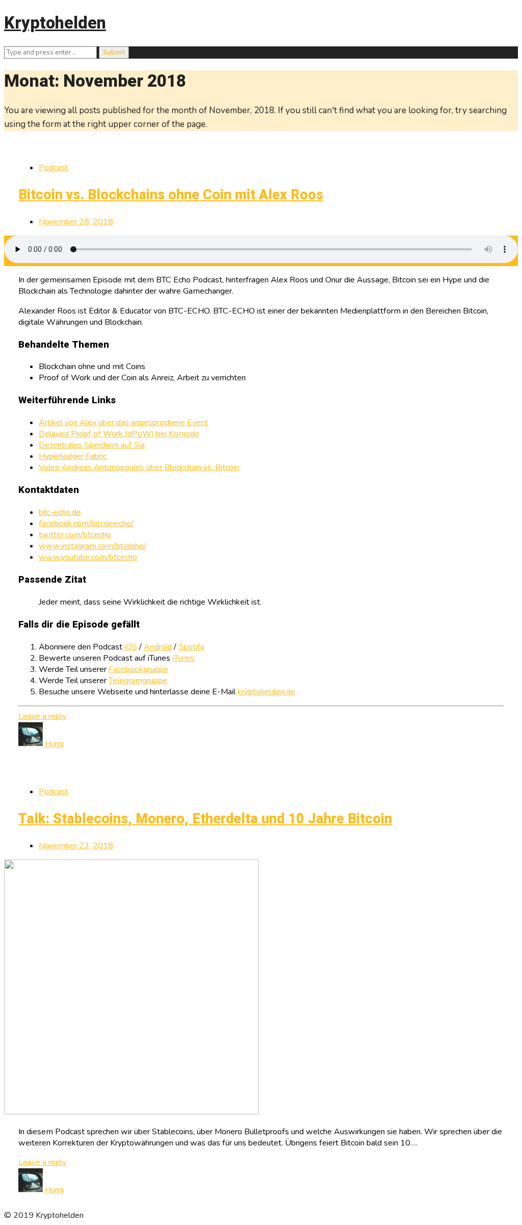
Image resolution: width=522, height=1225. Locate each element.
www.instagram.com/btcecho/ (92, 546)
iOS (130, 647)
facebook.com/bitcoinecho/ (86, 523)
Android (158, 647)
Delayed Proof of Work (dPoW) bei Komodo (119, 433)
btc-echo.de (60, 512)
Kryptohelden (55, 23)
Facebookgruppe (138, 669)
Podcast (53, 167)
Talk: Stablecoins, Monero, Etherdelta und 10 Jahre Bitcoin (205, 819)
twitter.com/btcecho (75, 534)
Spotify (191, 647)
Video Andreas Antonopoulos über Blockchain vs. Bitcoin (139, 467)
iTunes (183, 658)
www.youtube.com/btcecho (88, 557)
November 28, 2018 (76, 221)
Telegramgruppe (138, 680)
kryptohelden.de (266, 691)
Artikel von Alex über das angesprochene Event (123, 422)
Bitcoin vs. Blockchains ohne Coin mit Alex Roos (170, 195)
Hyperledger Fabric (73, 456)
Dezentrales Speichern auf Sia (92, 445)
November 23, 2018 (76, 845)
